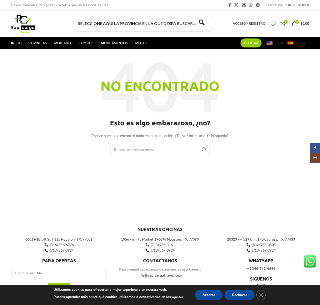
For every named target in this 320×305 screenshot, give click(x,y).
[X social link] (236, 5)
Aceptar (208, 295)
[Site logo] (23, 23)
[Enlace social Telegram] (258, 5)
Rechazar (239, 295)
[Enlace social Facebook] (230, 5)
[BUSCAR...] (204, 149)
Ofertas (251, 43)
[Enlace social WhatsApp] (250, 5)
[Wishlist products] (273, 24)
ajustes (178, 297)
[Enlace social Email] (243, 5)
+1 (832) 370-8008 (296, 5)
